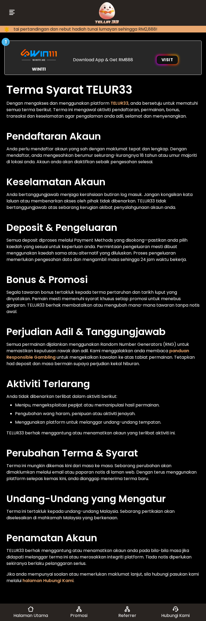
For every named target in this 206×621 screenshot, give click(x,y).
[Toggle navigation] (12, 13)
